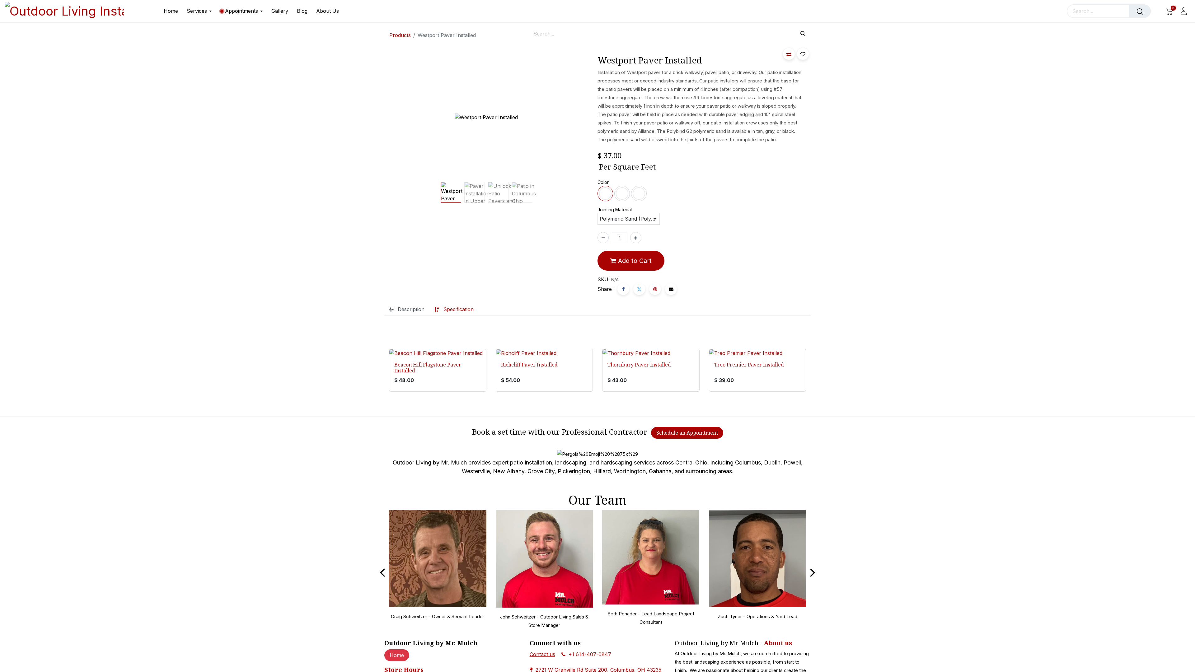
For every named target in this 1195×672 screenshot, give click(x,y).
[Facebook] (623, 289)
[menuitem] (173, 11)
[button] (383, 117)
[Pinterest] (655, 289)
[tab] (406, 309)
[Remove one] (603, 237)
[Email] (671, 289)
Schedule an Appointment (687, 432)
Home (397, 655)
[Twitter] (639, 289)
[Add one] (635, 237)
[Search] (1140, 11)
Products (400, 35)
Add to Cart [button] (634, 260)
